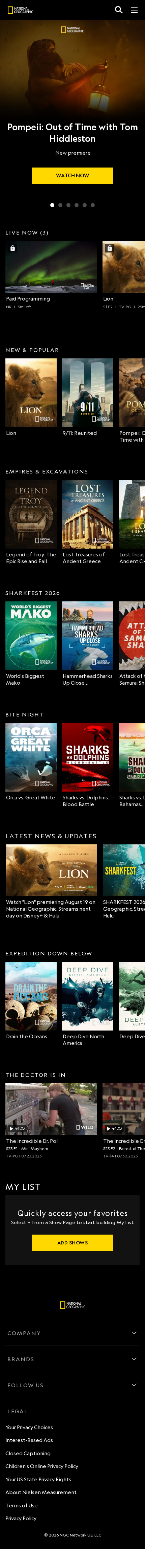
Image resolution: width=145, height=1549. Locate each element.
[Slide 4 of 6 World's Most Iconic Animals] (76, 205)
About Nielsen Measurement (41, 1492)
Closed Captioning (28, 1453)
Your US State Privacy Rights (38, 1479)
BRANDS (20, 1359)
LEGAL (17, 1411)
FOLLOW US (25, 1385)
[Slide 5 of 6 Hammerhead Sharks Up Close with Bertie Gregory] (85, 205)
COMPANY (24, 1333)
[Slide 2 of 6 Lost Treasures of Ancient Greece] (60, 205)
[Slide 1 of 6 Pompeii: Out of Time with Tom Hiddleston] (52, 205)
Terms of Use (21, 1505)
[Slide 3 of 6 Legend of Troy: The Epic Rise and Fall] (68, 205)
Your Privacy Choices (29, 1427)
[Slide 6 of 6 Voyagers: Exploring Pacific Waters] (93, 205)
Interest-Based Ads (29, 1440)
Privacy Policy (20, 1518)
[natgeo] (20, 11)
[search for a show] (119, 10)
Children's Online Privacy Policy (41, 1466)
